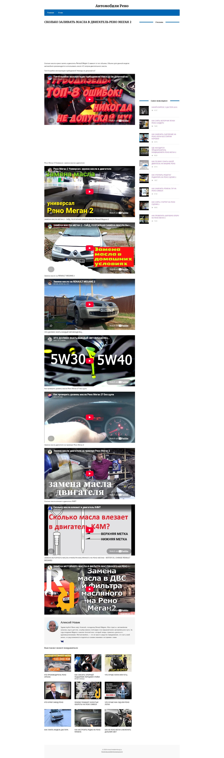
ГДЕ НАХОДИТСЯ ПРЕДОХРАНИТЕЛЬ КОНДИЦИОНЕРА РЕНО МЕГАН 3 (164, 150)
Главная (50, 12)
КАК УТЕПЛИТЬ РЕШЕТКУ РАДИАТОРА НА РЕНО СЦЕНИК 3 (164, 176)
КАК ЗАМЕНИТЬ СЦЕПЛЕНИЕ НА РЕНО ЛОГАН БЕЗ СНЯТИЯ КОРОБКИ (164, 136)
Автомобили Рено (112, 6)
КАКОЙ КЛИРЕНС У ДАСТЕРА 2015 (164, 107)
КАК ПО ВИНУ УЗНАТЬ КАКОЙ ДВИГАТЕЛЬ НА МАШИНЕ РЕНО (163, 162)
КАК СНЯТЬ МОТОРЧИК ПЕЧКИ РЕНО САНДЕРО (163, 122)
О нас (60, 12)
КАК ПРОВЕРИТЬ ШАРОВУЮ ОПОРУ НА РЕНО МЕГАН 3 (165, 216)
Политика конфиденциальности (112, 752)
